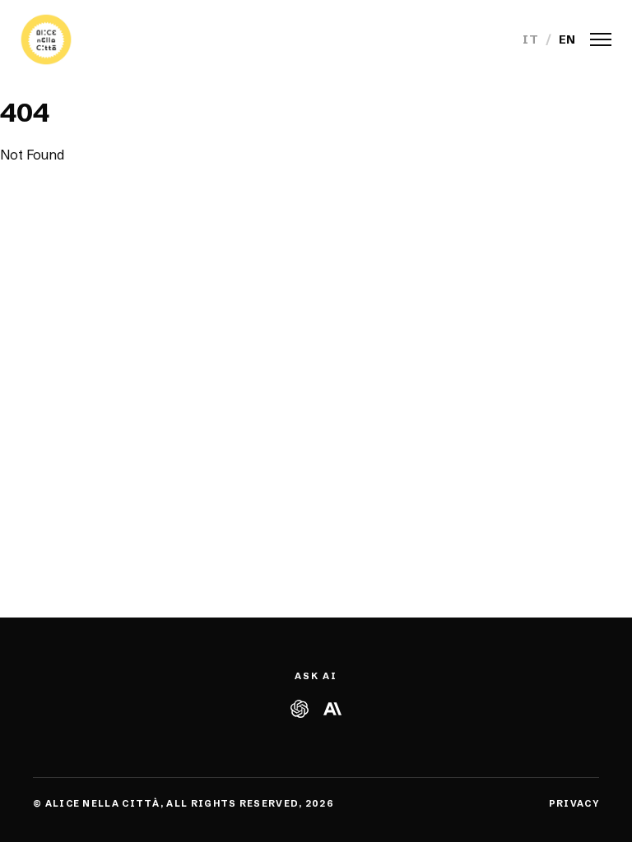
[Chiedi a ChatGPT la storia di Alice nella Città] (299, 709)
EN (567, 39)
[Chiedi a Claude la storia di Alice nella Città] (332, 709)
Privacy (574, 803)
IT (530, 39)
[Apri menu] (601, 39)
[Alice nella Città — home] (46, 39)
